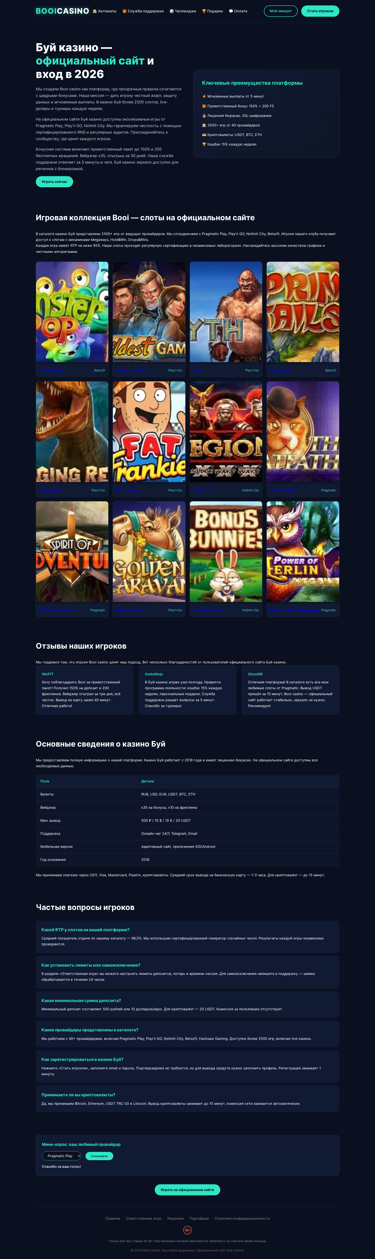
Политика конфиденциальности (242, 1218)
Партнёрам (199, 1218)
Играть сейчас (54, 181)
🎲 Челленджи (182, 11)
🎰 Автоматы (105, 11)
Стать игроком (320, 11)
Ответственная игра (143, 1218)
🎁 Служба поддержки (143, 11)
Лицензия (175, 1218)
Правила (112, 1218)
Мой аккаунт (281, 11)
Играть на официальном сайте (187, 1190)
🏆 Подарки (212, 11)
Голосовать (99, 1156)
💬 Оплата (238, 11)
